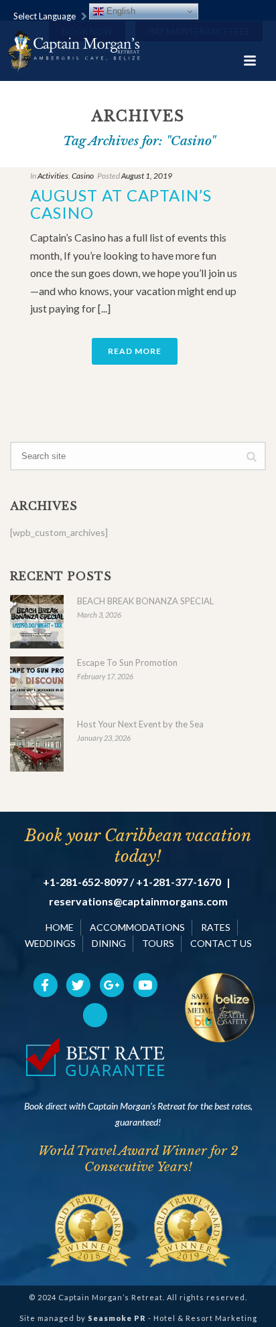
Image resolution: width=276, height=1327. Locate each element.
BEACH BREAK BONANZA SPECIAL (145, 601)
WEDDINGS (50, 943)
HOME (60, 927)
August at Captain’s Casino (121, 203)
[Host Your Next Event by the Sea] (37, 745)
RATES (215, 927)
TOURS (158, 943)
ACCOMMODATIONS (137, 927)
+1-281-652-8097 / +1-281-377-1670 (132, 882)
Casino (83, 176)
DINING (109, 943)
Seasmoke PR (117, 1318)
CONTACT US (221, 943)
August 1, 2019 (146, 176)
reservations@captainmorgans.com (138, 901)
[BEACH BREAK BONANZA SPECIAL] (37, 621)
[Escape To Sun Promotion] (37, 683)
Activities (53, 176)
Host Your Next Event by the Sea (140, 724)
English (119, 11)
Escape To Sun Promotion (127, 662)
